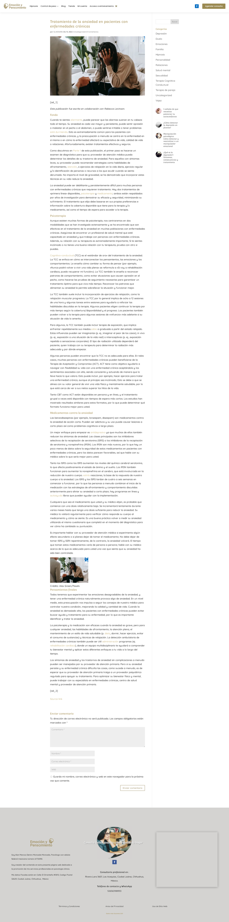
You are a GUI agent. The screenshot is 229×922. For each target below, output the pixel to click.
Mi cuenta (82, 6)
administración (110, 641)
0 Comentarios (92, 32)
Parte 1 (77, 150)
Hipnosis (34, 6)
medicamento (104, 193)
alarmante (76, 119)
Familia (160, 49)
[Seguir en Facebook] (197, 6)
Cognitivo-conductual (62, 255)
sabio (94, 329)
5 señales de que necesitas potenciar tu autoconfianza (170, 113)
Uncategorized (79, 32)
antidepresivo (98, 432)
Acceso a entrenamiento (102, 6)
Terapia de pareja (165, 90)
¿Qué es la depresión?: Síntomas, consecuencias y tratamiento (170, 157)
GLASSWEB (57, 32)
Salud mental (163, 70)
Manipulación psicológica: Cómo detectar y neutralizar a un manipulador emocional (171, 140)
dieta (107, 633)
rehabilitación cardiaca (62, 645)
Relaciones (162, 65)
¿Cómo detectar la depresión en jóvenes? (170, 125)
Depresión (161, 33)
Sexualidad (162, 75)
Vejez (159, 100)
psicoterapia (87, 193)
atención (72, 166)
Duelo (159, 38)
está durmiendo (59, 131)
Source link (56, 698)
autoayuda (56, 495)
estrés (86, 475)
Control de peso (48, 6)
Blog (63, 6)
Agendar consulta (214, 6)
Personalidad (163, 59)
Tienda (71, 6)
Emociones (161, 44)
